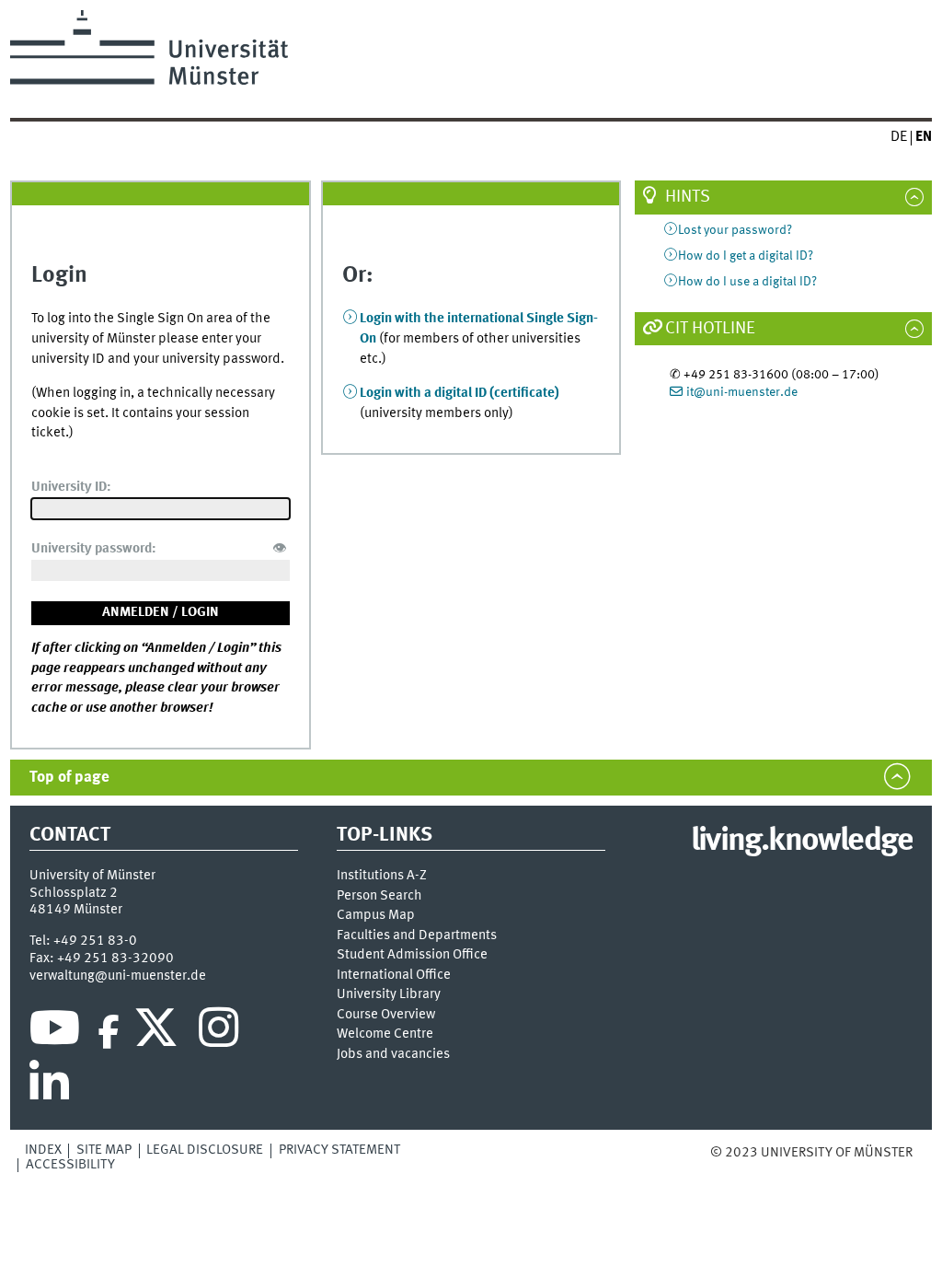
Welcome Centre (385, 1034)
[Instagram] (218, 1032)
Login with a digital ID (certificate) (459, 393)
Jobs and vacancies (393, 1055)
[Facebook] (109, 1032)
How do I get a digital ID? (745, 256)
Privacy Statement (339, 1150)
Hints (687, 197)
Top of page (69, 777)
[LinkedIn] (49, 1087)
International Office (394, 975)
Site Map (104, 1150)
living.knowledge (802, 841)
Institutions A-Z (382, 876)
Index (43, 1150)
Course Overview (386, 1015)
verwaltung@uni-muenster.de (117, 976)
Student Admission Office (412, 955)
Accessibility (70, 1164)
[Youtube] (54, 1032)
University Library (389, 995)
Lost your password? (735, 230)
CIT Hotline (710, 328)
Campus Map (376, 916)
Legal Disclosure (204, 1150)
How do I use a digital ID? (747, 281)
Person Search (379, 896)
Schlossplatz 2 (73, 893)
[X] (158, 1032)
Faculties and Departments (417, 936)
